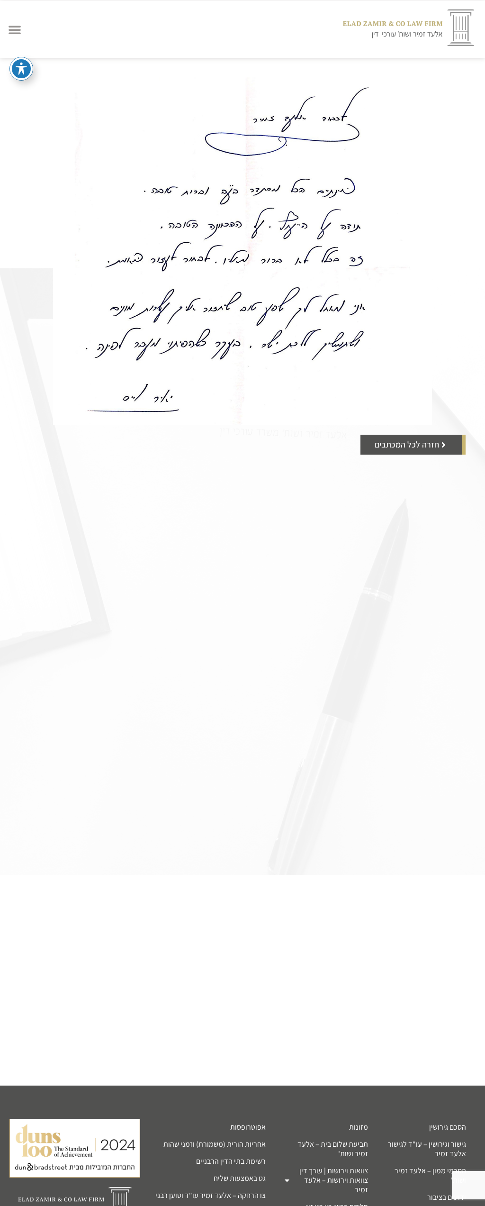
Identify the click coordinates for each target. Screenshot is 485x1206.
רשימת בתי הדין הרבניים (231, 1161)
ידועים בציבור (446, 1197)
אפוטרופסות (248, 1127)
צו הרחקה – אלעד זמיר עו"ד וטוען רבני (210, 1195)
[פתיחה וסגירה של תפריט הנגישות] (21, 68)
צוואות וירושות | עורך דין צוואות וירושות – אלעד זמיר (333, 1180)
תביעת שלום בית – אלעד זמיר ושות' (332, 1149)
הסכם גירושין (447, 1127)
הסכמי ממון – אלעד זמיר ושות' (430, 1175)
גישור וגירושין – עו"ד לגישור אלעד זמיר (427, 1149)
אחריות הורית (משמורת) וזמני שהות (214, 1144)
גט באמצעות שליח (240, 1178)
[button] (15, 29)
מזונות (358, 1127)
